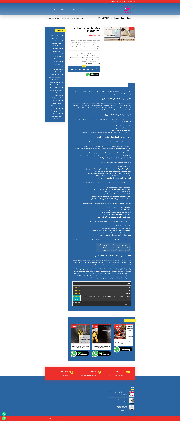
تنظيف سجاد (58, 53)
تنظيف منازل (58, 64)
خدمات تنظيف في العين (55, 79)
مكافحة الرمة (58, 103)
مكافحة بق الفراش (57, 111)
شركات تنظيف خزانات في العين (93, 59)
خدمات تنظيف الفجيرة (56, 77)
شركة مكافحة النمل (56, 87)
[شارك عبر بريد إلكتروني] (72, 69)
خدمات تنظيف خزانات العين (75, 57)
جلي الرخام (58, 72)
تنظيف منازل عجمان (56, 69)
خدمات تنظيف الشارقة (56, 74)
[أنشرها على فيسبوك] (96, 69)
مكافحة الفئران (57, 108)
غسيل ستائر (58, 92)
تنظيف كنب (58, 59)
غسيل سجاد (58, 95)
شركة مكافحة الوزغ (56, 90)
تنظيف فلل (58, 56)
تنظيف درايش (58, 51)
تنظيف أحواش (58, 40)
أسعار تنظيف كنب (57, 35)
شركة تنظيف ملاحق (56, 82)
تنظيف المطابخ (57, 46)
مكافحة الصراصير (57, 106)
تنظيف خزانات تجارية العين (85, 55)
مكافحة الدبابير (57, 100)
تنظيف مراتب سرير (56, 61)
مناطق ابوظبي (58, 116)
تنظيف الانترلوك (57, 43)
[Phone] (4, 414)
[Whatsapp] (4, 418)
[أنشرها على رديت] (84, 69)
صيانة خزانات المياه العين (87, 61)
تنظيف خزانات (89, 63)
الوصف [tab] (131, 85)
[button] (106, 29)
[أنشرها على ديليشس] (80, 69)
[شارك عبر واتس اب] (76, 69)
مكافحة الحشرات (57, 98)
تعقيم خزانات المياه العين (87, 53)
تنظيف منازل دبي (57, 66)
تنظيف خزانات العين (77, 53)
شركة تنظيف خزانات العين (80, 59)
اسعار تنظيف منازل (56, 38)
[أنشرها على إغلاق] (92, 69)
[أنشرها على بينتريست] (88, 69)
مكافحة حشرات (57, 113)
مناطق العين (58, 119)
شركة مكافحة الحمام (56, 85)
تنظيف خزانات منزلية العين (87, 57)
